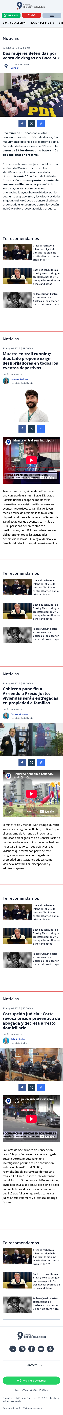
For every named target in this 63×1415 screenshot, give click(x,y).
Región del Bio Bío (42, 22)
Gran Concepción (14, 22)
